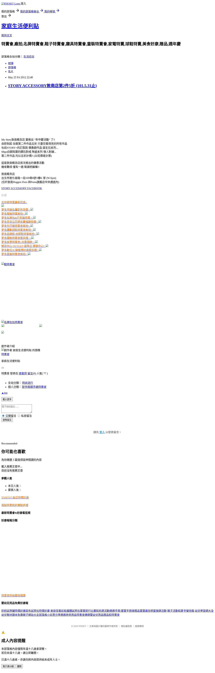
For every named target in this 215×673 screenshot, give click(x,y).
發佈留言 (7, 420)
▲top (4, 392)
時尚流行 (27, 382)
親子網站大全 (31, 614)
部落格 (12, 67)
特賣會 (5, 354)
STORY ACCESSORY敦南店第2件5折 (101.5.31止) (52, 85)
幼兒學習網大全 (204, 610)
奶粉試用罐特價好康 (13, 610)
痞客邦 (23, 373)
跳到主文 (6, 35)
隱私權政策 (126, 626)
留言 (30, 373)
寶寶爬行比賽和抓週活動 (95, 610)
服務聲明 (139, 626)
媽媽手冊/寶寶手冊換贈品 (125, 610)
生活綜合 (29, 56)
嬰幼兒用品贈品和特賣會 (105, 614)
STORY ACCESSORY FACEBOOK (21, 188)
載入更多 (7, 399)
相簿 (10, 63)
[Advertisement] (26, 113)
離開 (19, 666)
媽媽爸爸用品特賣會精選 (75, 614)
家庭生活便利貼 (20, 26)
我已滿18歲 (8, 666)
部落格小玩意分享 (49, 614)
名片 (10, 71)
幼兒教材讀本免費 (12, 614)
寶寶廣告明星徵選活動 (153, 610)
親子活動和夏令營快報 (180, 610)
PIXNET (82, 626)
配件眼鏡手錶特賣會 (34, 386)
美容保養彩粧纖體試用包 (65, 610)
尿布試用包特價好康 (38, 610)
